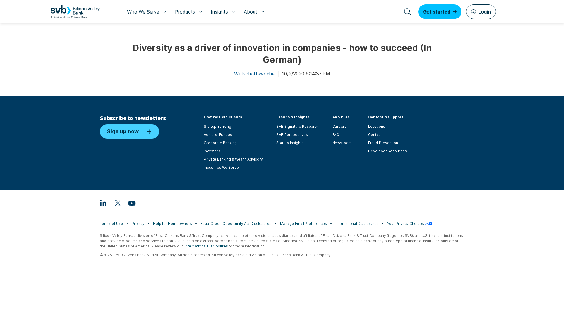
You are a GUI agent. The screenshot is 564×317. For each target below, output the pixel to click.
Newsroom (342, 143)
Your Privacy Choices (406, 223)
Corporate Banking (220, 143)
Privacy (138, 223)
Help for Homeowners (172, 223)
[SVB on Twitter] (117, 203)
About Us (340, 117)
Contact (375, 134)
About (250, 12)
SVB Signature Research (297, 126)
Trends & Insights (292, 117)
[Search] (408, 11)
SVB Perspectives (292, 134)
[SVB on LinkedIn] (103, 203)
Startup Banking (217, 126)
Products (185, 12)
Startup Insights (289, 143)
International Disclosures (357, 223)
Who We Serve (143, 12)
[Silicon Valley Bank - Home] (75, 11)
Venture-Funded (218, 134)
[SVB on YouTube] (132, 203)
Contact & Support (385, 117)
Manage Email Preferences (303, 223)
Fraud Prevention (383, 143)
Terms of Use (111, 223)
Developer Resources (387, 151)
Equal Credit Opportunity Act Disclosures (235, 223)
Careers (339, 126)
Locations (376, 126)
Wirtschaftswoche (254, 74)
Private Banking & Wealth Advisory (233, 159)
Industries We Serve (221, 167)
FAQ (335, 134)
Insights (219, 12)
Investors (212, 151)
